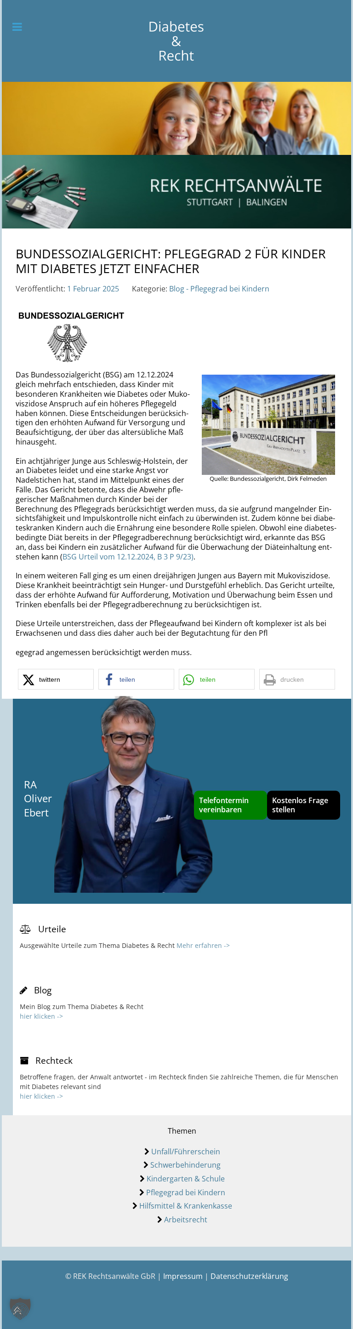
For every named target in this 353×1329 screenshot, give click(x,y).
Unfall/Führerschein (185, 1151)
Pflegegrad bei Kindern (185, 1192)
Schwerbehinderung (185, 1165)
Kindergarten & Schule (186, 1179)
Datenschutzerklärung (249, 1276)
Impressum (183, 1276)
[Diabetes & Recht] (176, 41)
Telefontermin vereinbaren (224, 805)
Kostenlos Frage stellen (300, 805)
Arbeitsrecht (185, 1220)
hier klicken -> (41, 1016)
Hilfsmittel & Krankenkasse (185, 1206)
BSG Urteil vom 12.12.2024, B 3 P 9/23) (128, 557)
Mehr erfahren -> (203, 945)
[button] (56, 679)
